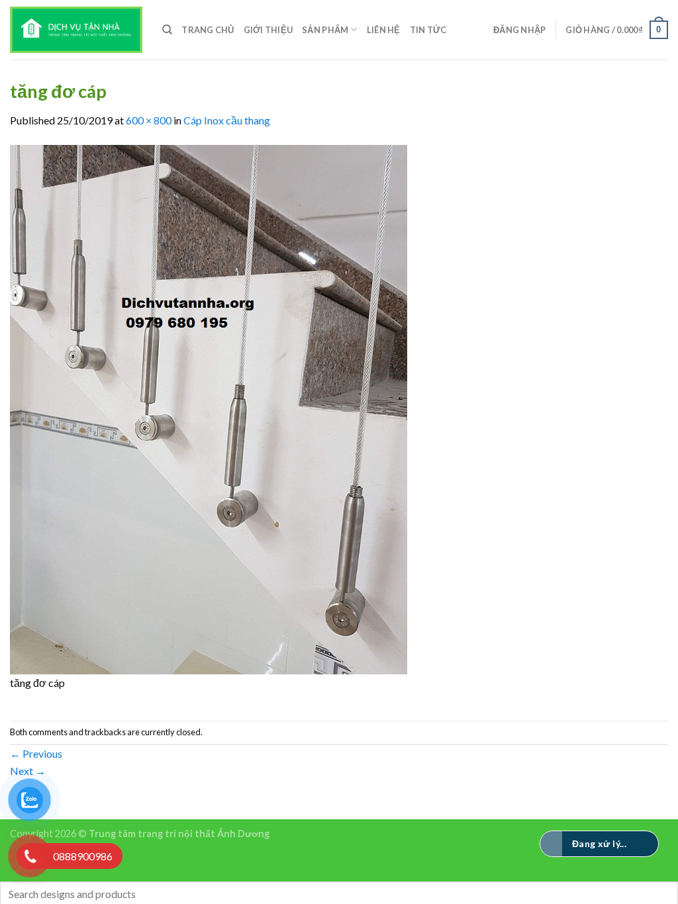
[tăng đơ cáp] (208, 408)
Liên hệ (384, 29)
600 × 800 (148, 120)
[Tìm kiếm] (167, 29)
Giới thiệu (268, 29)
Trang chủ (207, 29)
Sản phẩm (325, 29)
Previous (36, 753)
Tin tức (428, 29)
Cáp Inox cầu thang (226, 120)
